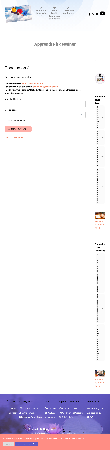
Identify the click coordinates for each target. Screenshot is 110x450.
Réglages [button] (8, 444)
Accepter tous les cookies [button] (26, 444)
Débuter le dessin (69, 408)
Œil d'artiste (67, 417)
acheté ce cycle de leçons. (45, 86)
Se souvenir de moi (16, 120)
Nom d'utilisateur (13, 99)
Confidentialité (94, 413)
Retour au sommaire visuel (99, 224)
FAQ (91, 417)
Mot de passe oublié (14, 137)
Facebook (52, 408)
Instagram (52, 417)
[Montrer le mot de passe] (81, 115)
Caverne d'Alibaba (31, 408)
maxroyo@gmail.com (32, 417)
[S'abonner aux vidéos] (102, 14)
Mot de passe (11, 110)
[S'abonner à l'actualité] (90, 14)
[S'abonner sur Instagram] (94, 14)
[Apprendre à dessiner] (18, 13)
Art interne (12, 408)
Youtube (51, 413)
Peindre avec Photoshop (73, 413)
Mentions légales (95, 408)
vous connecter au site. (33, 83)
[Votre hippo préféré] (97, 14)
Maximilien (12, 413)
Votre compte (28, 413)
